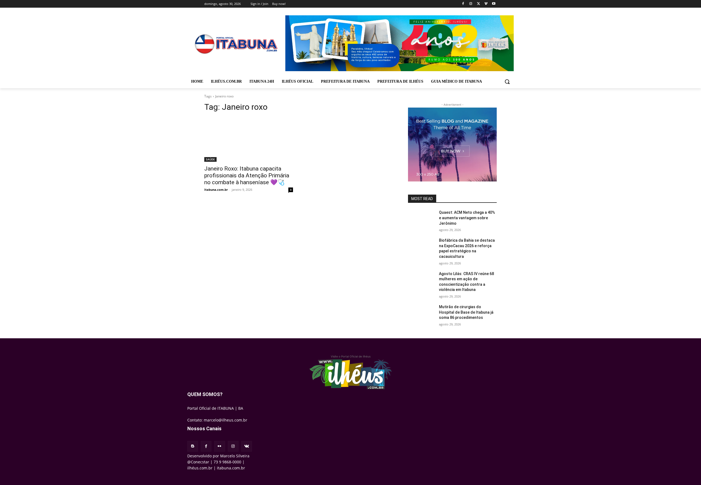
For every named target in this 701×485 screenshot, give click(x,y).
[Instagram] (471, 4)
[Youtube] (493, 4)
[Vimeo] (486, 4)
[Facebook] (463, 4)
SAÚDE (210, 159)
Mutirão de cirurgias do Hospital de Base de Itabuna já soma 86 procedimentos (466, 312)
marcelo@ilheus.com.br (225, 420)
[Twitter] (478, 4)
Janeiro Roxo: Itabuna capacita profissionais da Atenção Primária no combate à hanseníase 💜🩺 (246, 175)
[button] (507, 81)
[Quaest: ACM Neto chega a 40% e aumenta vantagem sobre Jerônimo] (421, 219)
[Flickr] (219, 446)
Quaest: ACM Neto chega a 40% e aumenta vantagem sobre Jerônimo (467, 217)
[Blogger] (192, 446)
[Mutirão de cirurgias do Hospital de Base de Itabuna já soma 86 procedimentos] (421, 313)
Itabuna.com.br (216, 189)
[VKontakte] (246, 446)
